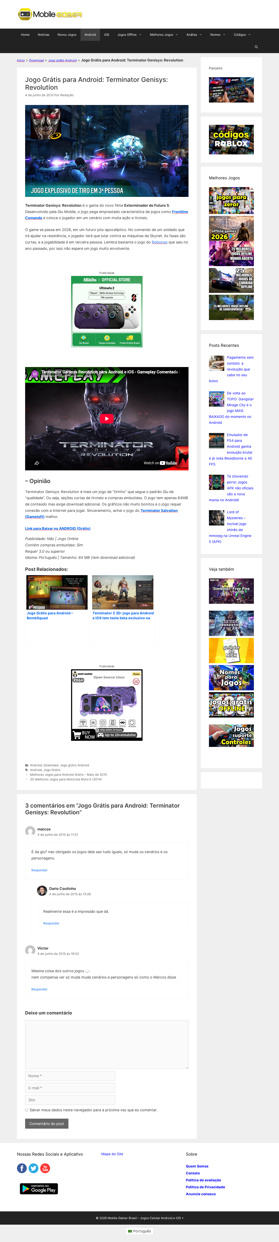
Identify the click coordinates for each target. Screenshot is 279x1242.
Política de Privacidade (205, 1187)
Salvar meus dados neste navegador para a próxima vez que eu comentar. (93, 1110)
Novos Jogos (67, 35)
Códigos (240, 35)
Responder (39, 870)
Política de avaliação (203, 1180)
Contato (193, 1173)
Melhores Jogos (161, 35)
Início (21, 60)
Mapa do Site (112, 1154)
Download (36, 60)
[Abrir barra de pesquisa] (256, 47)
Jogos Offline (127, 35)
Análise (191, 35)
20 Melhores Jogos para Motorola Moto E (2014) (66, 779)
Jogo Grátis (52, 770)
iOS (106, 35)
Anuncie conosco (201, 1194)
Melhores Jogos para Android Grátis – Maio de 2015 (68, 775)
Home (25, 35)
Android (90, 35)
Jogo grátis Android (62, 60)
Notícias (43, 35)
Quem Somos (197, 1166)
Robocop (159, 242)
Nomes (215, 35)
